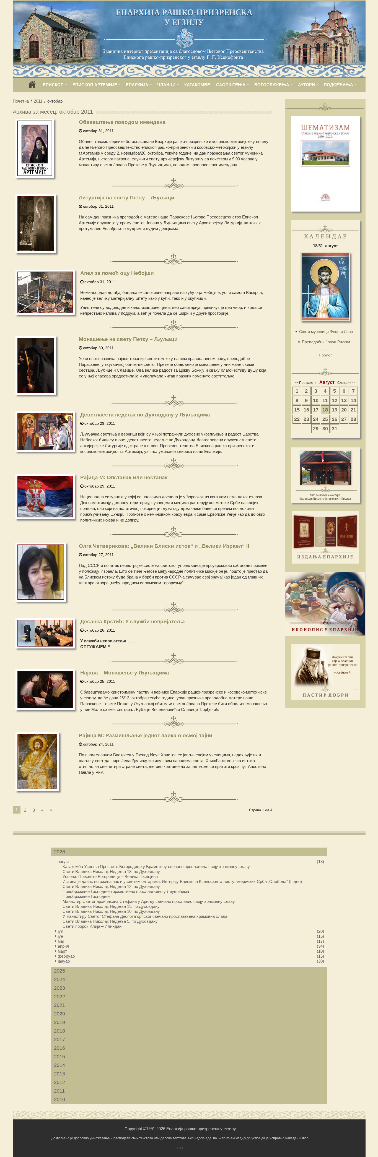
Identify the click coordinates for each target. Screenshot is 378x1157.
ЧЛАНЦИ (166, 84)
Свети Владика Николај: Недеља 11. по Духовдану (111, 906)
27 (344, 419)
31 (334, 428)
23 (306, 419)
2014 (59, 1065)
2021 (59, 1005)
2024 (59, 979)
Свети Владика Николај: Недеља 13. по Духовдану (111, 871)
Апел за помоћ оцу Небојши (117, 273)
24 (316, 419)
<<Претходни (306, 383)
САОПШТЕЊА (230, 84)
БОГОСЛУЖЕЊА (271, 84)
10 (316, 400)
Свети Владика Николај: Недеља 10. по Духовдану (111, 911)
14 (353, 400)
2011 (38, 101)
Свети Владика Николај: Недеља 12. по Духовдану (111, 886)
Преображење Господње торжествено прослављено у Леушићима (126, 891)
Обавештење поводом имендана (122, 122)
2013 (59, 1074)
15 (297, 410)
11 (325, 400)
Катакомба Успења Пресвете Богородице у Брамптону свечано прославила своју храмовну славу (156, 866)
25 (325, 419)
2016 (59, 1048)
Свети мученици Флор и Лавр (326, 331)
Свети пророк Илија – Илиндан (92, 926)
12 (334, 400)
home (32, 86)
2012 (59, 1082)
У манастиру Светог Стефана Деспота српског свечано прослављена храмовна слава (145, 916)
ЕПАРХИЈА (137, 84)
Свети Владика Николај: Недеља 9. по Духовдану (110, 921)
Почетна (21, 101)
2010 (59, 1099)
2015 (59, 1056)
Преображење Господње (86, 896)
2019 (59, 1022)
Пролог (325, 355)
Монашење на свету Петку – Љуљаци (128, 339)
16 (306, 410)
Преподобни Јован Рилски (326, 342)
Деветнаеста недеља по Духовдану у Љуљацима (145, 415)
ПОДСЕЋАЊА (338, 84)
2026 (59, 851)
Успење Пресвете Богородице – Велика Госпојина (110, 876)
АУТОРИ (306, 84)
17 (316, 410)
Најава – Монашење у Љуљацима (124, 673)
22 (297, 419)
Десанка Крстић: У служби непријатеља (132, 621)
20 (344, 410)
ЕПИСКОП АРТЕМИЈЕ (95, 84)
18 (325, 410)
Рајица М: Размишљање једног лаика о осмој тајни (145, 735)
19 (334, 410)
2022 (59, 996)
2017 (59, 1039)
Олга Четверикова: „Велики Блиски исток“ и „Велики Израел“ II (164, 546)
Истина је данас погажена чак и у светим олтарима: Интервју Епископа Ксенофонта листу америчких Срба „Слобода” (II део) (182, 881)
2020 (59, 1014)
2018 (59, 1031)
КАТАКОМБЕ (197, 84)
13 (344, 400)
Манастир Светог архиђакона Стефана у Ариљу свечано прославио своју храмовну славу (149, 901)
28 (353, 419)
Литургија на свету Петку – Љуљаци (126, 197)
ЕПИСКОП (53, 84)
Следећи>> (346, 383)
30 (325, 428)
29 (316, 428)
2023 (59, 988)
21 (353, 410)
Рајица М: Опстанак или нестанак (124, 477)
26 (334, 419)
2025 (59, 971)
